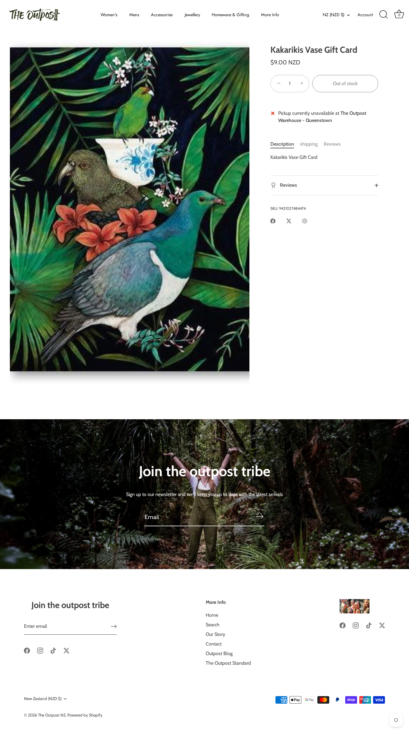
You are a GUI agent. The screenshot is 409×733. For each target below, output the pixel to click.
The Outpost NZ (52, 715)
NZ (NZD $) (333, 14)
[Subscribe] (259, 516)
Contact (214, 644)
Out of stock (345, 83)
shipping (309, 144)
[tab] (285, 144)
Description (282, 144)
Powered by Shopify (84, 715)
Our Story (215, 634)
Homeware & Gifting (230, 15)
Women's (109, 15)
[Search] (383, 14)
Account (365, 15)
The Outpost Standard (228, 663)
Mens (134, 15)
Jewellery (192, 15)
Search (212, 625)
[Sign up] (114, 626)
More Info (270, 15)
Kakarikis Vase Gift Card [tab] (293, 157)
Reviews (332, 144)
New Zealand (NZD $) (43, 698)
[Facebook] (27, 650)
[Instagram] (40, 650)
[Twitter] (66, 650)
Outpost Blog (219, 653)
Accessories (162, 15)
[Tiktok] (53, 650)
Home (212, 615)
